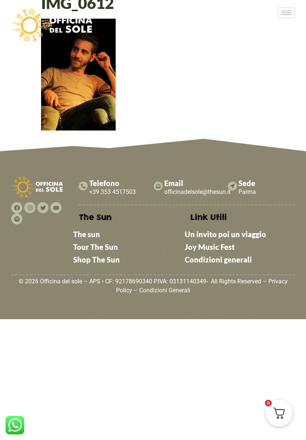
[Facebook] (16, 207)
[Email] (158, 186)
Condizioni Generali (164, 290)
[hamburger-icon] (286, 12)
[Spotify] (16, 218)
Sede (246, 183)
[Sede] (232, 186)
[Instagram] (29, 207)
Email (173, 183)
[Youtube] (56, 207)
